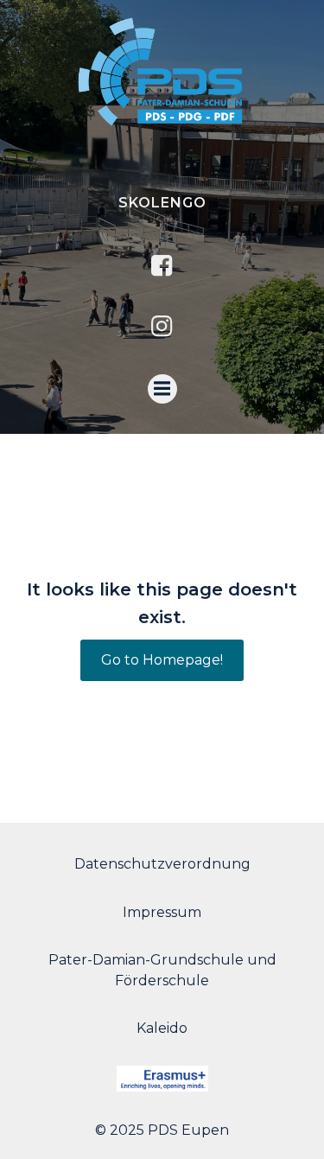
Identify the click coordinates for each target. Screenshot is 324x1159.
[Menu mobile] (162, 389)
